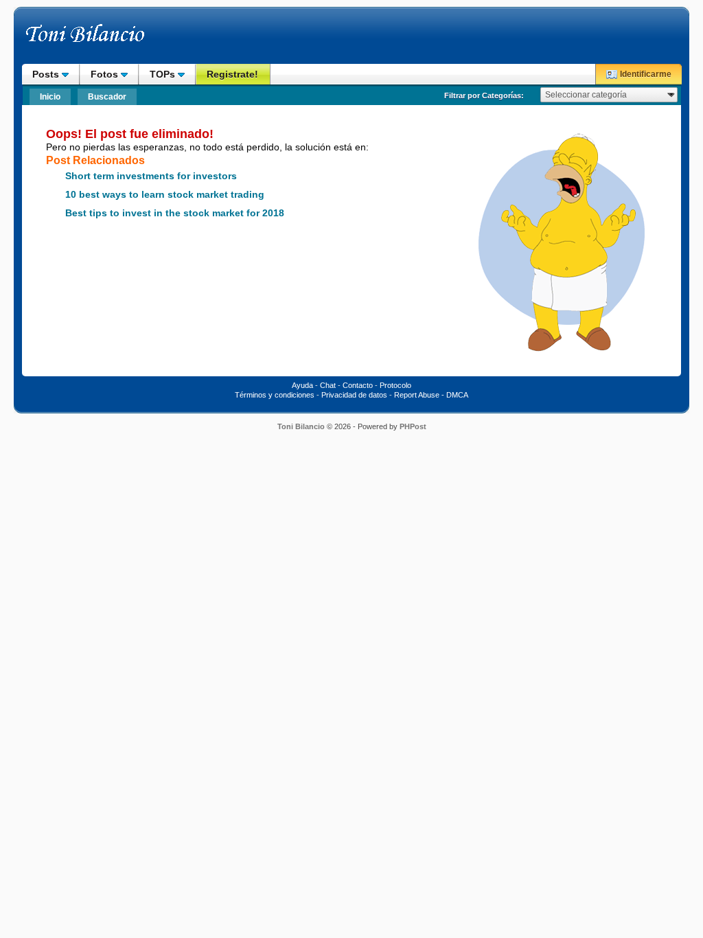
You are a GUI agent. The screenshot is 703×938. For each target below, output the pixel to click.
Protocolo (395, 385)
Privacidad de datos (354, 395)
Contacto (358, 385)
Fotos (106, 74)
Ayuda (302, 385)
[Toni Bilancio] (114, 39)
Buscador (107, 97)
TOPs (164, 74)
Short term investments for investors (151, 176)
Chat (328, 385)
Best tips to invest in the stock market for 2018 (174, 213)
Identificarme (645, 74)
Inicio (50, 97)
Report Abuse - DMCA (431, 395)
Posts (47, 74)
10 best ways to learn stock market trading (164, 195)
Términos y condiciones (274, 395)
